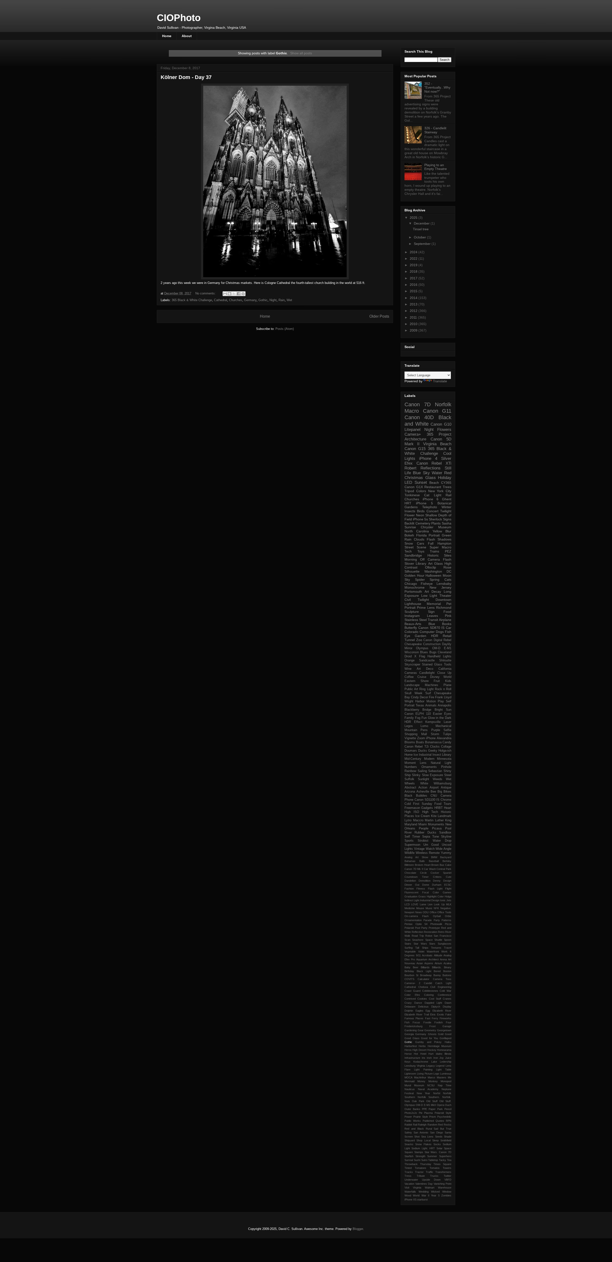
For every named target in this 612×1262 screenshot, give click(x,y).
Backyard (445, 857)
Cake (448, 864)
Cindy (415, 697)
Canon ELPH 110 (417, 714)
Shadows (444, 539)
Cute (448, 876)
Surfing (408, 947)
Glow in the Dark (440, 718)
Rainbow (410, 771)
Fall (430, 543)
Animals (431, 705)
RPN (448, 1120)
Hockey (431, 1049)
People (423, 828)
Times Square (442, 1164)
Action (422, 787)
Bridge (426, 709)
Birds (421, 511)
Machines (431, 685)
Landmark (444, 816)
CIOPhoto (179, 17)
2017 (414, 278)
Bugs (433, 652)
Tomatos (435, 1167)
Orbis (448, 916)
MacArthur (420, 1077)
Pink (448, 616)
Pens (424, 730)
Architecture (415, 439)
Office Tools (444, 912)
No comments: (206, 293)
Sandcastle (427, 660)
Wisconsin (411, 652)
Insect (436, 754)
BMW (434, 857)
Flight (448, 888)
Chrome (446, 799)
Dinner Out (411, 884)
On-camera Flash (416, 916)
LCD (407, 904)
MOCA (408, 1077)
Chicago (410, 584)
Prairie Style (420, 1116)
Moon (447, 575)
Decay (436, 591)
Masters (441, 1077)
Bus (442, 864)
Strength (420, 1156)
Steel (447, 775)
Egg (428, 1010)
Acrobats (427, 955)
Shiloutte (445, 660)
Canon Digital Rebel (437, 640)
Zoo (419, 640)
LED (408, 482)
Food (447, 612)
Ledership (445, 1061)
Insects (409, 511)
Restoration (430, 931)
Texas (420, 705)
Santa (448, 1132)
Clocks (435, 746)
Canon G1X (413, 487)
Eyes (447, 714)
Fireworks (445, 1018)
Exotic (440, 1014)
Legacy (430, 1065)
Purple (435, 730)
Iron (435, 1057)
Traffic (429, 1172)
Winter (446, 507)
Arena (443, 959)
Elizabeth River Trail (416, 1014)
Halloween (433, 575)
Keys (407, 1061)
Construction (432, 644)
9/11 (418, 955)
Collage (446, 746)
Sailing (422, 771)
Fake (448, 1014)
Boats (420, 742)
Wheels (409, 783)
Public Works (412, 1120)
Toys (420, 551)
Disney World (440, 677)
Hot (416, 1053)
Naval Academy (428, 1089)
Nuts (407, 1101)
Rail (415, 1124)
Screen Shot (412, 1136)
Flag (422, 656)
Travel (447, 947)
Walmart (429, 1187)
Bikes (447, 791)
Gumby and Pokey (428, 1042)
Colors (421, 491)
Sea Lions (427, 1136)
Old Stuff (431, 1101)
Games (447, 892)
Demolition (425, 880)
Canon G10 (441, 424)
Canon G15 (415, 448)
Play (441, 701)
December (422, 223)
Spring (434, 579)
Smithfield (445, 1140)
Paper (432, 1109)
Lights (447, 656)
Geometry (430, 1030)
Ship (407, 775)
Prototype (434, 927)
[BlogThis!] (229, 293)
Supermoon (412, 844)
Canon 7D (417, 404)
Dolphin (408, 1010)
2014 (414, 298)
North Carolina (416, 531)
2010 (414, 324)
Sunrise (410, 527)
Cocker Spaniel (441, 872)
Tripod (409, 491)
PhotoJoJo (410, 1112)
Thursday (425, 1164)
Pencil (447, 1109)
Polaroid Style (443, 1112)
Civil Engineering (440, 987)
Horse (408, 1053)
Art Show (421, 857)
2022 (414, 258)
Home (166, 36)
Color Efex (412, 994)
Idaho (439, 1053)
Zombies (446, 1195)
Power (408, 1116)
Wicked (435, 1191)
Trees (447, 487)
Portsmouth (413, 591)
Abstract (410, 787)
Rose (447, 567)
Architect (433, 959)
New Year (423, 1093)
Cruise (421, 677)
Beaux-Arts (412, 624)
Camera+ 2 (412, 983)
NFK (436, 908)
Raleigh (422, 1124)
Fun (424, 718)
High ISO (411, 812)
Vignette (410, 738)
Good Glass (412, 1038)
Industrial (425, 754)
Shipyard (409, 1140)
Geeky (432, 750)
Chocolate (410, 872)
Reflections (431, 468)
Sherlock (435, 519)
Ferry (435, 1018)
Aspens (428, 963)
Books (446, 624)
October (420, 237)
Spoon (447, 939)
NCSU (431, 1085)
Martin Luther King (438, 820)
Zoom (421, 738)
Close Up (444, 673)
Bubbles (421, 795)
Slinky (416, 775)
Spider (420, 579)
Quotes (440, 1120)
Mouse (420, 908)
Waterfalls (410, 1191)
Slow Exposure (432, 775)
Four (448, 1022)
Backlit (409, 523)
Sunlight (423, 779)
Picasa (437, 828)
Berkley (447, 861)
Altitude (438, 955)
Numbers (410, 767)
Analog (408, 857)
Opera (440, 1105)
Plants (436, 523)
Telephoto (429, 507)
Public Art (411, 689)
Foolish (438, 1022)
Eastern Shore (416, 681)
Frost (432, 1026)
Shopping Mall (415, 734)
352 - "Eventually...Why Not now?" (437, 88)
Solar (440, 1148)
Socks (437, 1144)
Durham (436, 884)
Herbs (422, 1046)
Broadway (426, 975)
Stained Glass (432, 664)
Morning (410, 559)
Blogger (358, 1229)
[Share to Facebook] (238, 293)
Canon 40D (419, 417)
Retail (447, 636)
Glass (430, 477)
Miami (422, 824)
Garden (420, 636)
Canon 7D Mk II (413, 869)
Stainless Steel (415, 620)
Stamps (418, 1152)
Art (427, 591)
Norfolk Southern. (429, 1097)
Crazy (408, 1002)
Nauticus (409, 1089)
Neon (420, 515)
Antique (446, 787)
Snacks (408, 1144)
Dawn (448, 1002)
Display (447, 1006)
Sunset (421, 482)
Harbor (419, 701)
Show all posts (301, 53)
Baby (407, 967)
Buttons (447, 975)
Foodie (427, 1022)
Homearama (444, 1049)
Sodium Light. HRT (423, 1148)
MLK (448, 904)
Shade (447, 1136)
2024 (414, 252)
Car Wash (430, 869)
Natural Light (441, 763)
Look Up (439, 904)
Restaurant (432, 487)
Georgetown (444, 1030)
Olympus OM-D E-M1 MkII (420, 1105)
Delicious (423, 1006)
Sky (407, 579)
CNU (434, 795)
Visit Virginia (412, 1187)
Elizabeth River (442, 1010)
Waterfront (433, 951)
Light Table (443, 1069)
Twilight (445, 511)
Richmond (443, 607)
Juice (448, 1057)
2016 (414, 285)
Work (444, 951)
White (424, 783)
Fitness (420, 888)
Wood (407, 1195)
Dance (418, 1002)
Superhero (445, 1156)
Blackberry (411, 709)
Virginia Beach (437, 444)
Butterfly (410, 628)
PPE (424, 1109)
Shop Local (423, 1140)
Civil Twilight (416, 600)
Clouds (419, 539)
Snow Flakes (423, 1144)
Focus (416, 1022)
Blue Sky (421, 473)
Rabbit (408, 1124)
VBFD (447, 1179)
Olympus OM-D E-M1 (433, 648)
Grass (422, 896)
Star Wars (420, 943)
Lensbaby (444, 584)
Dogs (440, 632)
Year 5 (435, 1195)
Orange (409, 660)
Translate (440, 381)
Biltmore (409, 864)
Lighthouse (412, 604)
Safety (408, 1132)
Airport (434, 787)
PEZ (448, 551)
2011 (414, 317)
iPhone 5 (424, 503)
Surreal (408, 1160)
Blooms (409, 742)
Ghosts (432, 1034)
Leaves (432, 616)
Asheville (422, 791)
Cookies (422, 998)
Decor (424, 697)
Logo (436, 1073)
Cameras (410, 673)
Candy (447, 742)
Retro (441, 931)
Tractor (419, 1172)
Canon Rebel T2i (416, 746)
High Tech (430, 812)
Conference (444, 994)
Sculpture (411, 612)
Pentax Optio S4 (415, 924)
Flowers (444, 429)
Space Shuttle (433, 939)
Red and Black (414, 1128)
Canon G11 (437, 411)
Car (448, 628)
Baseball (434, 861)
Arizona (409, 791)
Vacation (409, 1183)
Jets (448, 900)
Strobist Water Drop (434, 840)
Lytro (407, 820)
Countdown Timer (416, 876)
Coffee (409, 677)
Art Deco (425, 668)
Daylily (446, 644)
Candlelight (427, 673)
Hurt (430, 1053)
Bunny (437, 975)
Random (432, 1124)
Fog (417, 718)
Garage (447, 1026)
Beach (434, 483)
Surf (428, 693)
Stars (432, 943)
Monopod (446, 1081)
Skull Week (413, 693)
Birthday (409, 971)
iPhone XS (410, 1199)
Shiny (447, 771)
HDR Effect (413, 722)
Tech (408, 551)
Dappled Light (433, 1002)
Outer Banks (412, 1109)
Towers (447, 1167)
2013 (414, 304)
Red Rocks (444, 1124)
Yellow (437, 531)
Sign (431, 612)
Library (446, 754)
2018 (414, 271)
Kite (434, 816)
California (444, 668)
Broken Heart (423, 864)
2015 (414, 291)
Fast (427, 1018)
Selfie (447, 730)
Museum (419, 1085)
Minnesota (444, 759)
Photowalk (436, 924)
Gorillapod (445, 1038)
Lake (434, 1061)
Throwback (411, 1164)
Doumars (410, 750)
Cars (420, 543)
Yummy (446, 853)
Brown (435, 864)
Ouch (448, 1105)
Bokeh (409, 535)
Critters (437, 876)
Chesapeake (413, 644)
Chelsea (423, 987)
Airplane (445, 620)
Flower (409, 515)
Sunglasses (444, 943)
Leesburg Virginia (414, 1065)
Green (446, 535)
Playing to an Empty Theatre (435, 167)
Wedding (424, 1191)
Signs (447, 519)
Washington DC (438, 571)
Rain (282, 300)
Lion (430, 904)
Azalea (447, 963)
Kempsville (433, 722)
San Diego (436, 1132)
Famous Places (413, 1018)
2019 (414, 265)
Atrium (438, 963)
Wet (289, 300)
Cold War (445, 990)
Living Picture (425, 1073)
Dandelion (410, 880)
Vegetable (410, 951)
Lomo (424, 726)
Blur (448, 531)
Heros (408, 1049)
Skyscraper (412, 664)
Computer (427, 632)
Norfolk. (446, 1097)
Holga (448, 896)
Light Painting (423, 1069)
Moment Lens (415, 763)
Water (437, 473)
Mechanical (443, 726)
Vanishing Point (442, 1183)
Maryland (410, 824)
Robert (410, 468)
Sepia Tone (430, 836)
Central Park (444, 869)
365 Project (439, 434)
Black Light (424, 971)
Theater (445, 595)
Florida (421, 535)
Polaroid (409, 927)
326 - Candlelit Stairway (435, 130)
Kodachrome (420, 1061)
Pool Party (421, 927)
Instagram (412, 616)
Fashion (409, 888)
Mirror (408, 648)
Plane (447, 685)
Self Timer (412, 836)
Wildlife (409, 853)
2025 (414, 218)
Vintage (419, 849)
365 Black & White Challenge (192, 300)
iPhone (431, 738)
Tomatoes (420, 1167)
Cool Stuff (435, 998)
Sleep (435, 1140)
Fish (407, 1022)
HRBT (438, 808)
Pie (420, 1112)
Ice (416, 754)
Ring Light (426, 689)
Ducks (422, 750)
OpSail (437, 916)
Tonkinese (412, 495)
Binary (447, 967)
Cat (426, 495)
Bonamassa (433, 742)
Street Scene (415, 547)
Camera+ (412, 434)
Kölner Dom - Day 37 (186, 77)
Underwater (411, 1179)
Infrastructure (412, 1057)
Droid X (410, 656)
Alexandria (444, 738)
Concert (432, 511)
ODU (426, 912)
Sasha (446, 523)
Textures (436, 947)
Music (429, 908)
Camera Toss (442, 979)
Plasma (428, 1112)
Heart (447, 808)
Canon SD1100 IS (427, 799)
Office (433, 912)
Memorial (434, 604)
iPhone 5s (420, 519)
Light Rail (442, 495)
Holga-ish (444, 750)
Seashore (417, 939)
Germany (250, 300)
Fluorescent (411, 892)
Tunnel (409, 640)
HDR (434, 636)
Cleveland (444, 652)
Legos (408, 726)
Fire (431, 697)
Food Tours (442, 804)
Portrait (434, 535)
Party (437, 920)
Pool (448, 828)
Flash (431, 539)
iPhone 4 (428, 458)
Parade (427, 920)
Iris (423, 1057)
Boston (447, 971)
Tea (449, 1160)
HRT (407, 503)
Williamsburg (442, 783)
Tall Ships (421, 947)
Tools (447, 664)
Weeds (437, 779)
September (423, 244)
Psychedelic (444, 1116)
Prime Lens (426, 607)
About (187, 36)
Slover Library (415, 563)
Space (447, 1148)
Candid (428, 983)
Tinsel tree (421, 229)
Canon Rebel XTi (433, 463)
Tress (407, 1175)
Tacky (442, 1160)
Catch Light (443, 983)
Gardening (410, 1030)
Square (408, 1152)
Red (447, 473)
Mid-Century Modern (419, 759)
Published (428, 1120)
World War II (421, 1195)
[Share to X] (234, 293)
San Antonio (421, 1132)
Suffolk (409, 779)
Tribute (421, 1175)
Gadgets (427, 808)
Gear (421, 1030)
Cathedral (220, 300)
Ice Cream (422, 816)
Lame (423, 904)
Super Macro (440, 547)
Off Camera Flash (435, 559)
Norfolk (443, 404)
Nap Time (444, 1085)
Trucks (434, 1175)
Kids (448, 681)
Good (448, 1034)
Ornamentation (413, 920)
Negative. (445, 908)
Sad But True (442, 1128)
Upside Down (431, 1179)
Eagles (419, 1010)
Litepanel (412, 429)
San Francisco (442, 935)
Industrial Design (429, 900)
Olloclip (430, 567)
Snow (408, 543)
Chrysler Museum (436, 527)
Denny (437, 880)
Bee (433, 791)
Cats (447, 579)
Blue (431, 624)
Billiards (425, 967)
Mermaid (409, 1081)
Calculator (423, 979)
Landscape (412, 685)
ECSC (447, 884)
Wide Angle (443, 849)
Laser (447, 722)
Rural (429, 1128)
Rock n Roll (443, 689)
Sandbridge (413, 555)
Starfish (408, 1156)
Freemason (412, 808)
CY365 (446, 483)
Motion (431, 701)
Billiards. (437, 967)
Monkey (433, 1081)
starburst (422, 1199)
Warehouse (444, 1187)
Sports (409, 840)
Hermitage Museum (439, 1046)
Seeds (439, 1136)
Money (421, 1081)
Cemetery (422, 523)
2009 (414, 330)
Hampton (444, 543)
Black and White (427, 420)
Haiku (448, 1042)
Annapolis (444, 705)
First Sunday (422, 804)
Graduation (410, 896)
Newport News (413, 912)
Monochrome (414, 587)
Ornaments (429, 767)
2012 (414, 311)
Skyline (446, 836)
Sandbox (445, 832)
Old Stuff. (445, 1101)
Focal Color (430, 892)
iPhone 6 (431, 499)
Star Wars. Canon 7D (438, 1152)
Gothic (263, 300)
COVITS (409, 979)
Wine (407, 668)
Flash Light (435, 888)
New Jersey (440, 587)
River (408, 832)
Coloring (429, 994)
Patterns (446, 920)
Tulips (447, 734)
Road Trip (418, 935)
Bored (437, 971)
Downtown (443, 600)
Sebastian (435, 771)
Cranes (447, 998)
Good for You (429, 1038)
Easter (437, 714)
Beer (415, 967)
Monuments (436, 824)
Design (447, 880)
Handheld (433, 656)
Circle (423, 872)
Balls (422, 861)
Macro (411, 411)
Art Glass (435, 563)
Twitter (447, 1175)
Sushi (417, 1160)
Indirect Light (411, 900)
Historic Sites (439, 555)
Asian (419, 963)
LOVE (414, 904)
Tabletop (433, 1160)
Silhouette (412, 571)
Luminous (445, 1073)
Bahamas (409, 861)
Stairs (407, 943)
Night (273, 300)
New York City (440, 491)
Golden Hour (414, 575)
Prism (432, 1116)
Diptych (435, 1006)
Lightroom (410, 1073)
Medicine (409, 908)
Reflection (417, 931)
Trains (434, 551)
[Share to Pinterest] (243, 293)
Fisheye (427, 584)
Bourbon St (411, 975)
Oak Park (418, 1101)
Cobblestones (430, 990)
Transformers (443, 1172)
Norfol (436, 1093)
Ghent (446, 499)
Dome (425, 884)
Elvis (433, 1014)
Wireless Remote (428, 853)
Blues (424, 652)
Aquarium (421, 959)
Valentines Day (424, 1183)
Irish (429, 1057)
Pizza (448, 924)
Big (439, 791)
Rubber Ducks (425, 832)
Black (408, 795)
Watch (430, 849)
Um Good (431, 844)
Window (446, 1191)
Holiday (444, 477)
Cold (407, 804)
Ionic (443, 900)
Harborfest (410, 1046)
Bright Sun (443, 709)
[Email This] (225, 293)
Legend (440, 1065)
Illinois (447, 1053)
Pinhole (446, 767)
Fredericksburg (413, 1026)
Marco (431, 1077)
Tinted (408, 1167)
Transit (433, 620)
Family (409, 718)
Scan (407, 939)
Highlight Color (435, 896)
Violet (421, 951)
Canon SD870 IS (431, 628)
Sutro (424, 1160)
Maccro (418, 820)
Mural (407, 1085)
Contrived (410, 998)
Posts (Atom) (284, 329)
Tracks (408, 1172)
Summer (432, 1156)
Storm (435, 734)
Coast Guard (412, 990)
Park (440, 1109)
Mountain (410, 730)
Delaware (409, 1006)
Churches (235, 300)
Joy (441, 1057)
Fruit (437, 681)
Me (449, 1077)
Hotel (423, 1053)
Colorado (411, 632)
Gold (440, 1034)
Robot (428, 935)
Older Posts (379, 316)
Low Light (429, 595)
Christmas (413, 477)
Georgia (409, 1034)
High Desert (419, 1049)
